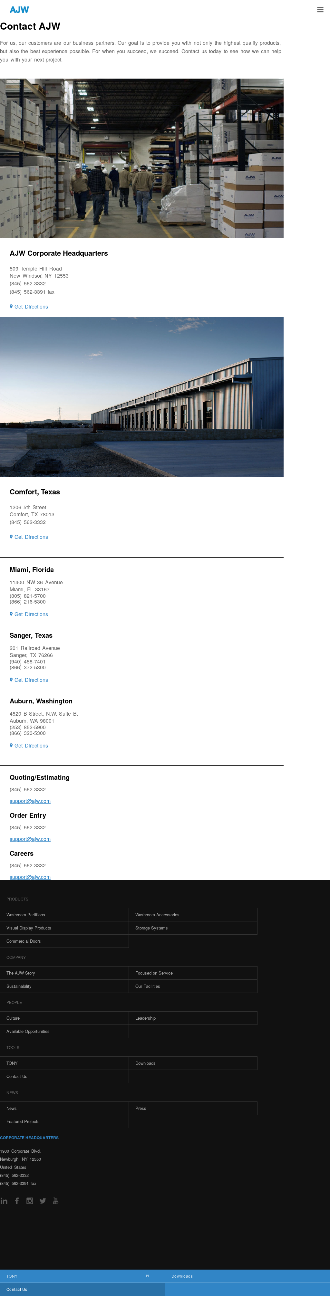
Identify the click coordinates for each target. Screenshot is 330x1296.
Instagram (30, 1201)
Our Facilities (147, 986)
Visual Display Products (28, 928)
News (12, 1092)
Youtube (56, 1201)
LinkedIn (4, 1201)
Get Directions (31, 306)
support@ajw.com (30, 801)
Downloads (182, 1276)
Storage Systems (151, 928)
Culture (13, 1018)
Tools (12, 1047)
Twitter (43, 1201)
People (14, 1002)
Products (17, 898)
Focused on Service (154, 973)
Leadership (145, 1018)
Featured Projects (23, 1121)
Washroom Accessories (157, 914)
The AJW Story (20, 973)
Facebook (17, 1201)
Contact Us (16, 1289)
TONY (12, 1276)
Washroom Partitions (25, 914)
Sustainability (19, 986)
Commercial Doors (23, 941)
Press (140, 1108)
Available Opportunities (28, 1031)
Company (16, 957)
